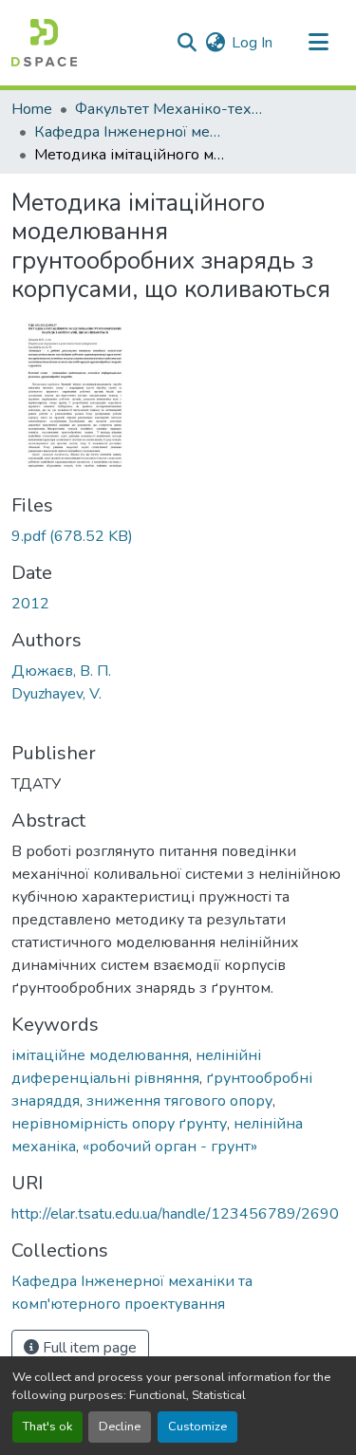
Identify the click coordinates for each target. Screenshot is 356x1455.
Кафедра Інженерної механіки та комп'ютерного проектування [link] (129, 131)
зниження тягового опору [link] (179, 1101)
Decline (120, 1426)
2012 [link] (30, 603)
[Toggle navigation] (318, 43)
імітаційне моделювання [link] (100, 1055)
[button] (44, 42)
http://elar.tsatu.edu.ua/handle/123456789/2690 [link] (175, 1213)
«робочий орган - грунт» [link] (170, 1146)
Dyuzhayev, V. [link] (56, 693)
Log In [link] (252, 42)
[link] (178, 536)
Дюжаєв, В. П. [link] (61, 671)
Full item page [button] (88, 1347)
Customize (197, 1426)
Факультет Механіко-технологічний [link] (170, 109)
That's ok (47, 1426)
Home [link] (31, 109)
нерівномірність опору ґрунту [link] (119, 1123)
